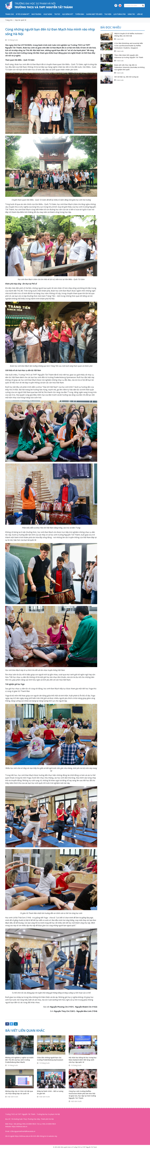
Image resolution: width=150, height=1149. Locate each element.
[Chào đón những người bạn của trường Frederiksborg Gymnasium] (51, 1045)
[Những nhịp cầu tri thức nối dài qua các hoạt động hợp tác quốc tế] (19, 1078)
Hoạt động (47, 14)
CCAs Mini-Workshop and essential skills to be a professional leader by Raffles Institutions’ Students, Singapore (128, 45)
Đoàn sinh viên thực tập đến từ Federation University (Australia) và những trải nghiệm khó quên (129, 67)
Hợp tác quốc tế (20, 20)
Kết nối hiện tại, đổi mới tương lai (126, 77)
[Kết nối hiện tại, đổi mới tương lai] (107, 80)
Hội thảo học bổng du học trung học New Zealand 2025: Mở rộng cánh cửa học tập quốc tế (83, 1059)
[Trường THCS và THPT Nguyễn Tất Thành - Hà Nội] (8, 5)
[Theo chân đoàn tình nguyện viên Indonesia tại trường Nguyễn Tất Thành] (107, 58)
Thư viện (107, 14)
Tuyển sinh (79, 14)
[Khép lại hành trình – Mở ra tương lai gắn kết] (51, 1078)
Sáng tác (131, 14)
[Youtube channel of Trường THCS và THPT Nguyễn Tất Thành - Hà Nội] (120, 5)
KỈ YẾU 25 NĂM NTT (22, 14)
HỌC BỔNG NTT (67, 14)
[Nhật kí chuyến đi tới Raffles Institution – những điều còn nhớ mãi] (107, 36)
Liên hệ (140, 14)
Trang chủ (9, 14)
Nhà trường (36, 14)
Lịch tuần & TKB (119, 14)
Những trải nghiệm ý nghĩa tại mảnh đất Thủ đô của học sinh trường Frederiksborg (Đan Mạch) (19, 1059)
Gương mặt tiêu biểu (94, 14)
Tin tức (57, 14)
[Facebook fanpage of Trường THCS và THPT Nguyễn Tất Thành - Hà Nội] (115, 5)
